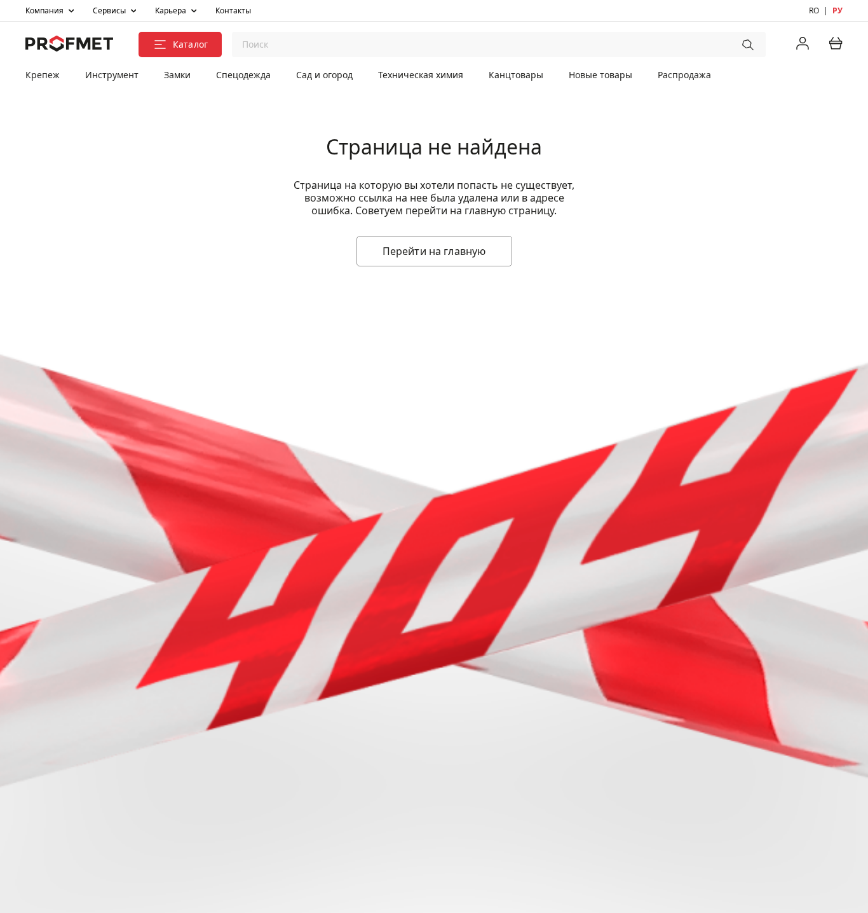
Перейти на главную (434, 251)
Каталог (190, 44)
